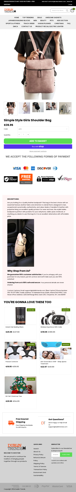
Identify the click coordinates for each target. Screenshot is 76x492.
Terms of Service (40, 466)
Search (36, 449)
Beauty (43, 20)
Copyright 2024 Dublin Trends (14, 489)
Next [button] (70, 108)
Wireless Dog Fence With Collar (51, 327)
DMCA (15, 26)
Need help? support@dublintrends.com (54, 1)
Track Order (29, 23)
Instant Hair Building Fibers (14, 327)
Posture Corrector (12, 362)
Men (35, 20)
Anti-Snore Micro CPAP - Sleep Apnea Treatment (53, 363)
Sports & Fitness (13, 23)
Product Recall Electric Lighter (49, 26)
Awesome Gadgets (53, 17)
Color (6, 129)
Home (16, 17)
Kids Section (62, 20)
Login (70, 4)
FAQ (68, 23)
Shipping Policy (39, 463)
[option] (38, 65)
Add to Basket (38, 141)
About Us (37, 452)
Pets (52, 20)
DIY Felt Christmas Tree (14, 396)
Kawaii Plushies (44, 23)
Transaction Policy (40, 469)
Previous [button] (6, 108)
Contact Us (26, 26)
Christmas (59, 23)
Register (69, 1)
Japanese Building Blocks (19, 20)
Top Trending (28, 17)
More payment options (38, 151)
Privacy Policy (38, 455)
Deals (39, 17)
